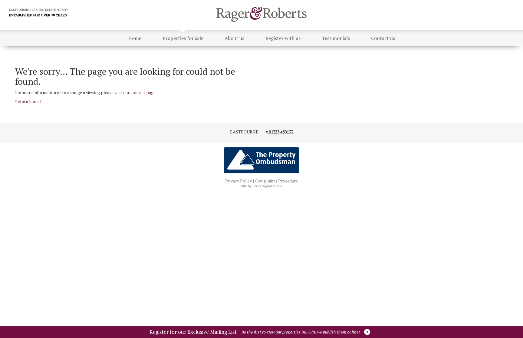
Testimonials (336, 38)
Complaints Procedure (276, 181)
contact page (143, 92)
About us (234, 38)
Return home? (28, 101)
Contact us (383, 38)
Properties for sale (183, 38)
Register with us (283, 38)
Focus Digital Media (267, 186)
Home (134, 38)
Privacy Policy (238, 181)
